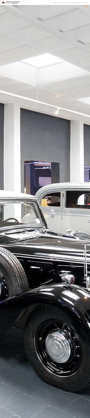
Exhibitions (65, 2)
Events (79, 2)
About (83, 2)
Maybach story (57, 2)
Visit (87, 2)
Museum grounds (73, 2)
